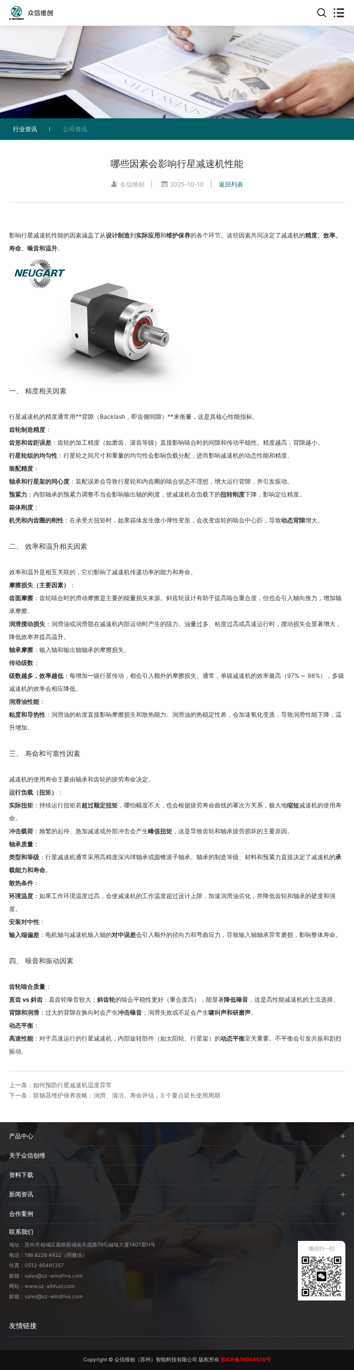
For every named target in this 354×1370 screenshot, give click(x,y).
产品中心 (21, 1135)
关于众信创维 (27, 1155)
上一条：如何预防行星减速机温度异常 (60, 1084)
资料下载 (21, 1174)
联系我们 (21, 1231)
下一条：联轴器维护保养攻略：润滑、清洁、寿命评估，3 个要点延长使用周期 (114, 1095)
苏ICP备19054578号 (246, 1359)
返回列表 (231, 184)
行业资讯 (25, 129)
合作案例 (21, 1213)
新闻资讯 (21, 1194)
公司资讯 (75, 129)
